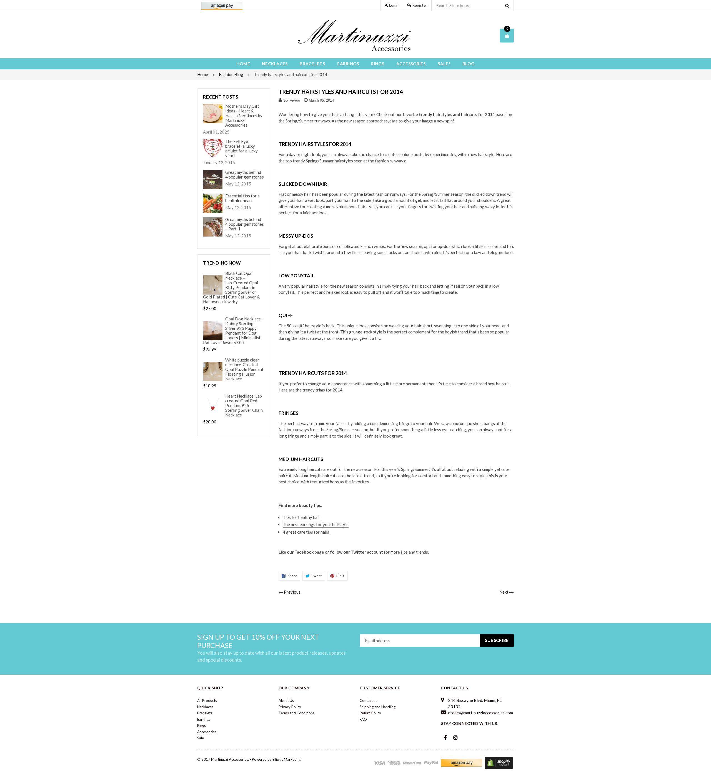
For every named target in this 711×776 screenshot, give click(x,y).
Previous (292, 591)
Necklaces (275, 63)
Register (419, 5)
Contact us (368, 700)
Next (504, 591)
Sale (200, 738)
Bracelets (312, 63)
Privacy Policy (290, 707)
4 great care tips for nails (306, 531)
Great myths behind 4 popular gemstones (244, 174)
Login (393, 5)
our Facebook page (305, 551)
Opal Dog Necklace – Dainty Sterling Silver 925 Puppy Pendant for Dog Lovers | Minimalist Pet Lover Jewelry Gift (233, 331)
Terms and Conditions (296, 713)
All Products (207, 700)
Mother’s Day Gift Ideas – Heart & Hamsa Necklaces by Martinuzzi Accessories (243, 115)
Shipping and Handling (377, 707)
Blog (468, 63)
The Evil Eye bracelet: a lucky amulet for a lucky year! (241, 148)
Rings (377, 63)
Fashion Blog (231, 74)
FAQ (363, 719)
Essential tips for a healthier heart (242, 198)
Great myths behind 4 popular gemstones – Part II (244, 224)
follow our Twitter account (356, 551)
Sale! (444, 63)
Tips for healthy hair (301, 517)
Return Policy (370, 713)
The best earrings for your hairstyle (316, 524)
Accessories (411, 63)
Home (243, 63)
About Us (286, 700)
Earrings (348, 63)
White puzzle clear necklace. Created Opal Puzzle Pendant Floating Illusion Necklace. (244, 369)
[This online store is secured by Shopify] (499, 762)
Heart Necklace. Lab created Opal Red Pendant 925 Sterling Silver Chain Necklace (244, 405)
